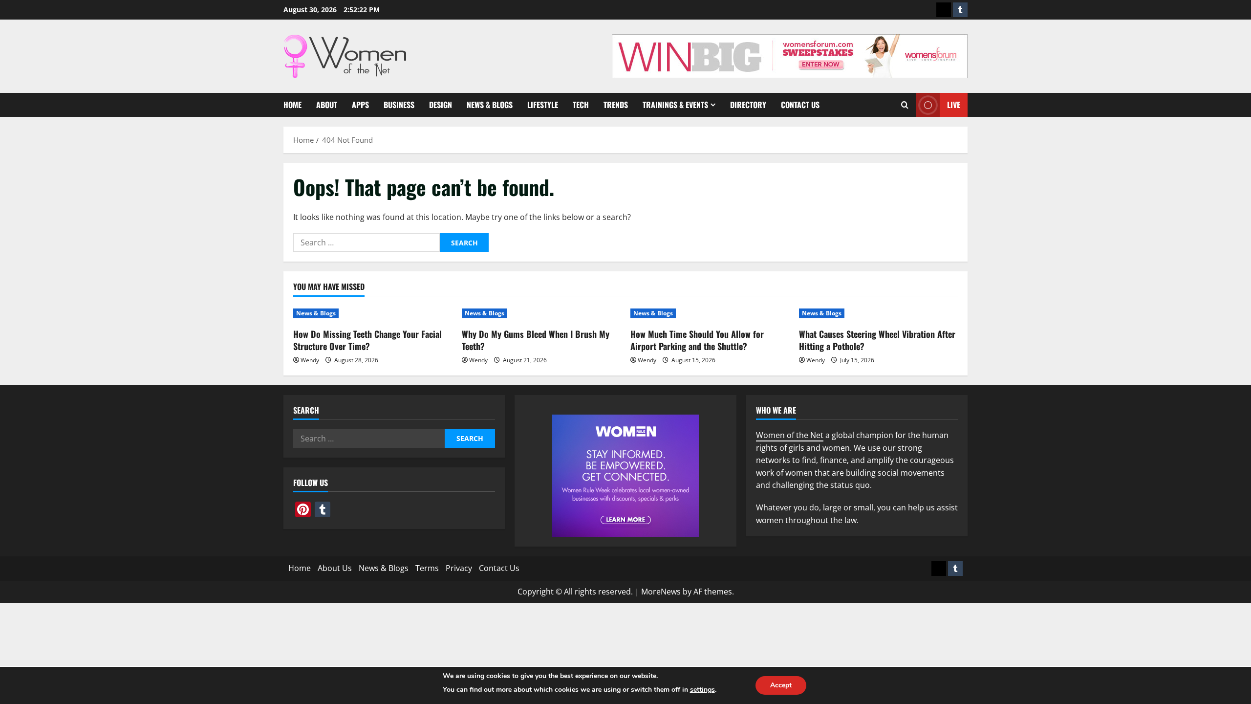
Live (953, 104)
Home (292, 104)
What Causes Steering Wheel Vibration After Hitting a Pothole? (877, 340)
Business (399, 104)
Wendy (310, 360)
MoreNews (661, 591)
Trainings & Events (675, 104)
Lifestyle (542, 104)
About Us (335, 568)
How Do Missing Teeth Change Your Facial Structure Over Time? (367, 340)
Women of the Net (789, 435)
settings (702, 689)
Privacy (459, 568)
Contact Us (800, 104)
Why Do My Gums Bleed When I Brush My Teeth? (535, 340)
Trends (616, 104)
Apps (360, 104)
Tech (581, 104)
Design (440, 104)
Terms (427, 568)
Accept (781, 685)
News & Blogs (490, 104)
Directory (748, 104)
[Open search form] (904, 104)
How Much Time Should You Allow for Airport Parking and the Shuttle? (697, 340)
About (326, 104)
